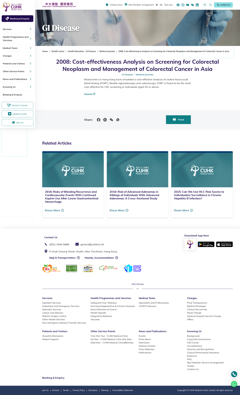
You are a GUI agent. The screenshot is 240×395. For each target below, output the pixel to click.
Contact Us (225, 5)
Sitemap (104, 390)
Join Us (45, 390)
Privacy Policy (79, 390)
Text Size (168, 5)
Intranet (55, 390)
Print (181, 119)
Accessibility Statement (122, 390)
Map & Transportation (62, 257)
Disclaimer (93, 390)
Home (45, 51)
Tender (66, 390)
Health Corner (57, 51)
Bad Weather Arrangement (141, 5)
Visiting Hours (116, 5)
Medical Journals (107, 51)
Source (88, 94)
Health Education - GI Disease (82, 51)
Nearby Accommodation (99, 257)
